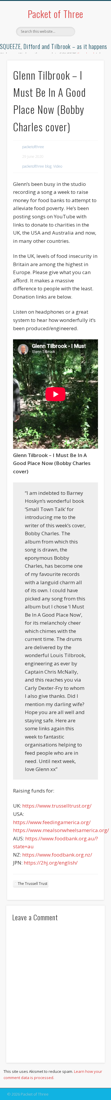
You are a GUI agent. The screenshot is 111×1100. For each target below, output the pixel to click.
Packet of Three (55, 14)
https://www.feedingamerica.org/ (52, 822)
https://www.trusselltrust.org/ (56, 805)
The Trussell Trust (32, 883)
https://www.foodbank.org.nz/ (57, 854)
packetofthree (33, 146)
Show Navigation (90, 53)
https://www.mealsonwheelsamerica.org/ (61, 830)
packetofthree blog (37, 166)
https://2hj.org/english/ (51, 862)
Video (57, 166)
